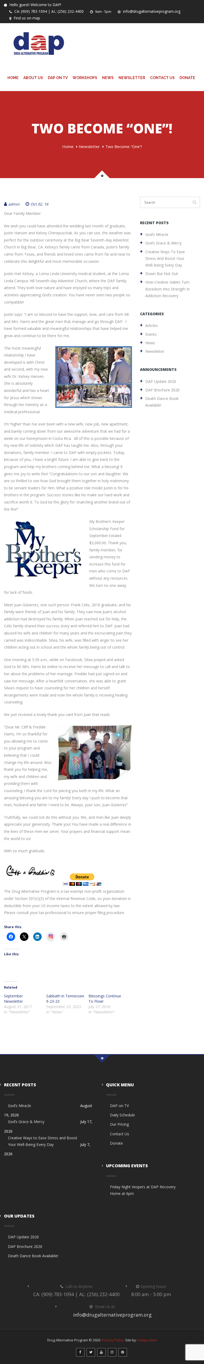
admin (14, 204)
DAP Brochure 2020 (162, 389)
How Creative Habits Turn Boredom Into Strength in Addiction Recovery (167, 289)
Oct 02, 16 (39, 204)
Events (151, 334)
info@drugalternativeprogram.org (151, 11)
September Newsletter (13, 998)
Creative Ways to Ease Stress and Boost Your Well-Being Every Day (165, 258)
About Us (33, 78)
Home (13, 78)
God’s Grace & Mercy (163, 242)
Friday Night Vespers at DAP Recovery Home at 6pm (143, 1190)
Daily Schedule (122, 1114)
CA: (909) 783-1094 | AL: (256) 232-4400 (48, 11)
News (108, 78)
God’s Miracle (156, 234)
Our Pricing (119, 1124)
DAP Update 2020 (160, 381)
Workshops (85, 78)
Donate (187, 78)
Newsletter (131, 78)
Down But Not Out (161, 273)
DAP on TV (58, 78)
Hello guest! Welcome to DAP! (34, 4)
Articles (151, 325)
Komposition (147, 1340)
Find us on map (26, 18)
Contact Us (162, 78)
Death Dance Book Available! (161, 402)
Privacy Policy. (113, 1340)
